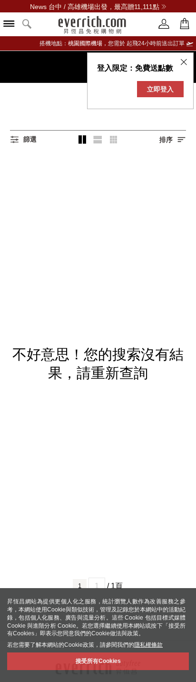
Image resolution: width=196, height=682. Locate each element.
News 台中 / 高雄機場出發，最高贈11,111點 (94, 6)
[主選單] (9, 24)
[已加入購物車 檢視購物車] (185, 24)
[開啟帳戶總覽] (164, 24)
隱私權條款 (148, 644)
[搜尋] (27, 24)
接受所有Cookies (98, 661)
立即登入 (160, 89)
